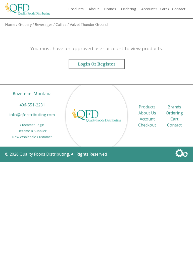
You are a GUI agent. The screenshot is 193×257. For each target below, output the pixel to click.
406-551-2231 (32, 105)
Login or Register (96, 64)
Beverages (44, 24)
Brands (110, 8)
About (94, 8)
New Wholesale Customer (32, 137)
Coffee (61, 24)
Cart (163, 8)
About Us (147, 113)
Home (10, 24)
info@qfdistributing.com (32, 114)
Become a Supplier (32, 130)
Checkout (147, 125)
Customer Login (32, 124)
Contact (178, 8)
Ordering (128, 8)
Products (76, 8)
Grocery (25, 24)
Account (148, 8)
